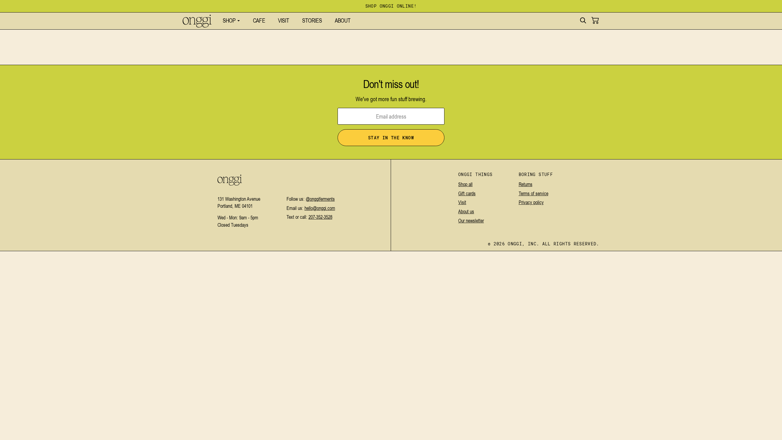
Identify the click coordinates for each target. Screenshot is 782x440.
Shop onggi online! (391, 6)
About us (466, 211)
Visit (462, 202)
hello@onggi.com (320, 208)
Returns (525, 184)
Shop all (465, 184)
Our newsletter (471, 220)
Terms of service (533, 193)
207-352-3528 (320, 217)
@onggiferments (320, 199)
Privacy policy (531, 202)
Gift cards (467, 193)
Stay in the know (391, 137)
